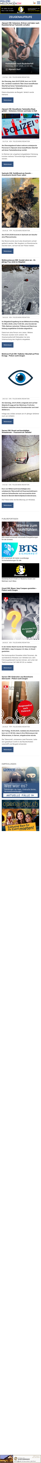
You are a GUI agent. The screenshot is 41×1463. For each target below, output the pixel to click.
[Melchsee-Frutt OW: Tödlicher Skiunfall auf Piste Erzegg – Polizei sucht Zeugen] (20, 377)
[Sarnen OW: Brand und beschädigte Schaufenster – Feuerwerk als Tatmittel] (20, 458)
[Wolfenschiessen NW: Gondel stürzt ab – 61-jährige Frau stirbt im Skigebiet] (20, 290)
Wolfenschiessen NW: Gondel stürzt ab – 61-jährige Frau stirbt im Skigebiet (19, 261)
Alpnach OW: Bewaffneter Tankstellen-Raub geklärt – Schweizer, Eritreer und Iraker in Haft (19, 110)
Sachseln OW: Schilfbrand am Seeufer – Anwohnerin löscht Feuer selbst (17, 174)
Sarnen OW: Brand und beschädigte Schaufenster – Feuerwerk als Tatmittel (16, 431)
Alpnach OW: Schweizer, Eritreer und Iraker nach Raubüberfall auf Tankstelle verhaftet (20, 24)
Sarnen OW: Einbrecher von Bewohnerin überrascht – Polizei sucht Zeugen (17, 678)
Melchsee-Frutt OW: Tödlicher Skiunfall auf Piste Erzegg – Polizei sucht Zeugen (20, 355)
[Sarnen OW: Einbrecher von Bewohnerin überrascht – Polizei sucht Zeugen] (20, 702)
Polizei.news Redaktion (20, 77)
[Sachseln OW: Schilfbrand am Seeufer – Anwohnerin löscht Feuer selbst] (20, 203)
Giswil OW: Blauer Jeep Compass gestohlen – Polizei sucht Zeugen (19, 589)
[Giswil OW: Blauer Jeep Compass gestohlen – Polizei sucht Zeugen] (20, 616)
